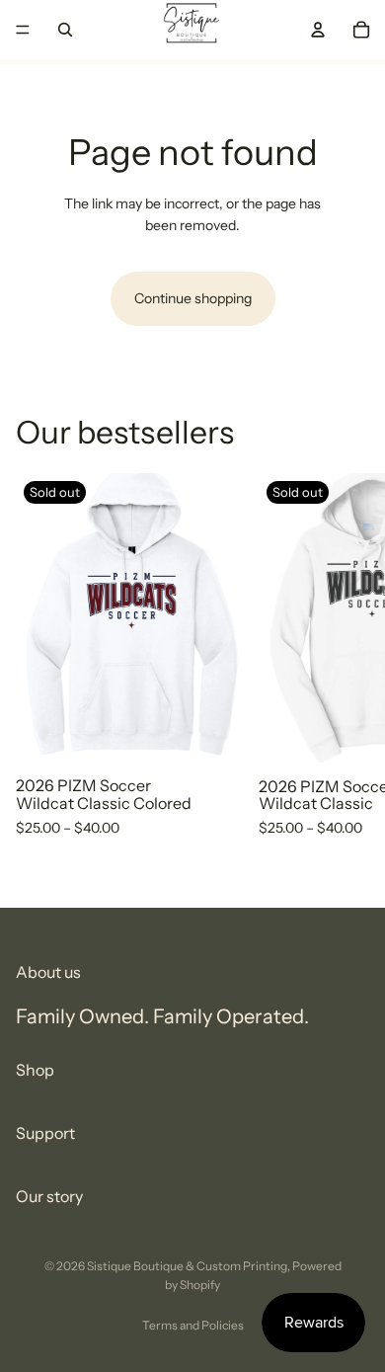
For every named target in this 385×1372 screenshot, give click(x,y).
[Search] (65, 29)
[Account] (318, 29)
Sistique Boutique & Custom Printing (187, 1265)
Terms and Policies (193, 1325)
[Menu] (22, 29)
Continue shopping (193, 298)
